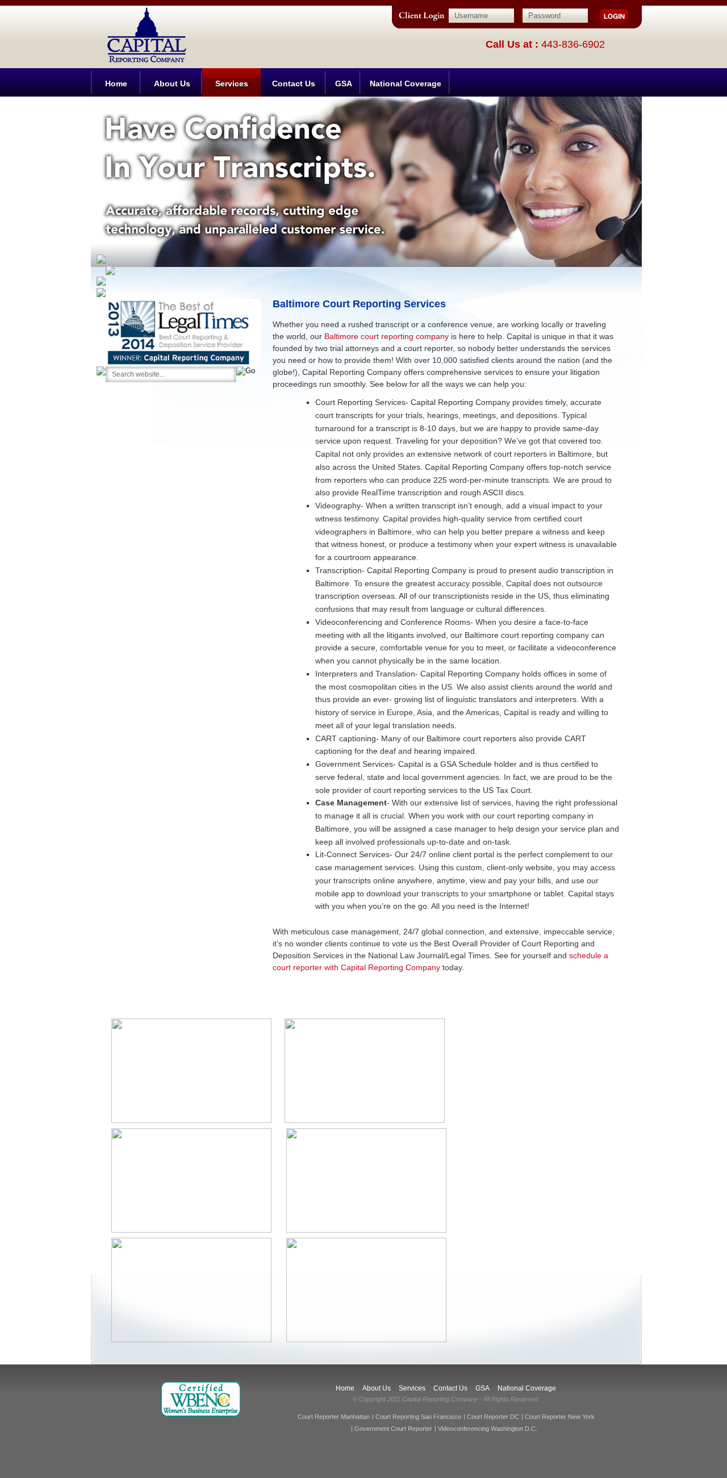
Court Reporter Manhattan (334, 1416)
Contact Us (293, 83)
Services (231, 83)
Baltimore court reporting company (386, 336)
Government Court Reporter (393, 1428)
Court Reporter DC (493, 1416)
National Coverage (405, 83)
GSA (343, 83)
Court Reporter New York (560, 1416)
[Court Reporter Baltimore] (150, 13)
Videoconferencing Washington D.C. (487, 1428)
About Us (172, 83)
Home (116, 83)
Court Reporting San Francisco (418, 1416)
